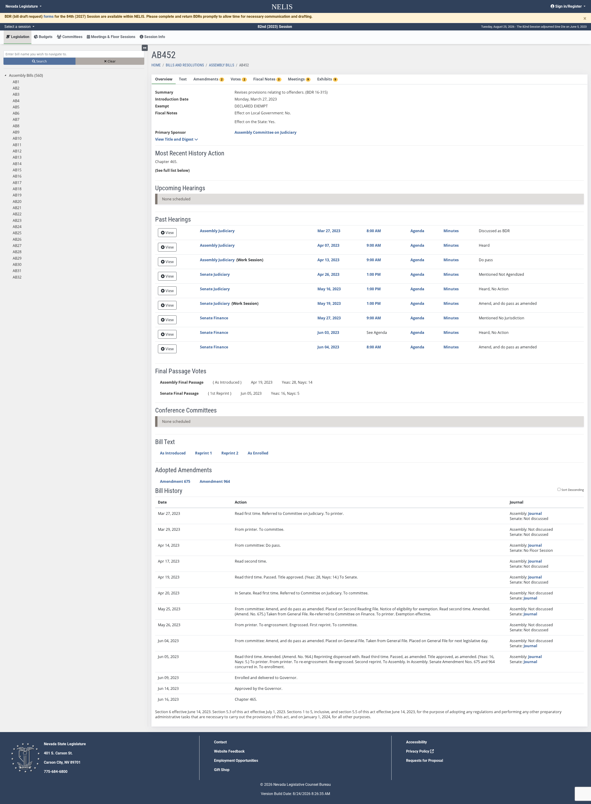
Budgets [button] (45, 37)
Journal (535, 513)
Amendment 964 (215, 481)
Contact (220, 742)
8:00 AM (374, 230)
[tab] (164, 79)
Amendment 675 (175, 481)
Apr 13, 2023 (328, 259)
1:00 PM (374, 274)
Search (41, 61)
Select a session (18, 26)
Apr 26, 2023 (328, 274)
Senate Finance (214, 317)
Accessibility (416, 742)
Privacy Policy (418, 751)
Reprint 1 (203, 453)
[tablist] (369, 400)
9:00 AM (374, 245)
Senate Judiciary (215, 274)
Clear (111, 61)
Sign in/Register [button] (568, 6)
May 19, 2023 (329, 303)
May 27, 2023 (329, 317)
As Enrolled (258, 453)
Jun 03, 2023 (328, 332)
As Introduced (173, 453)
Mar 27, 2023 (328, 230)
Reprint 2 (229, 453)
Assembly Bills (221, 65)
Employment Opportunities (236, 760)
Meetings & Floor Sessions (112, 37)
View (169, 232)
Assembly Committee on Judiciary (265, 132)
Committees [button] (71, 37)
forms (49, 16)
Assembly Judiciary (217, 230)
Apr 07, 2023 (328, 245)
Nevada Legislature (22, 6)
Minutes (451, 230)
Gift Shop (221, 770)
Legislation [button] (19, 37)
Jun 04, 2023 (328, 347)
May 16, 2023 (329, 288)
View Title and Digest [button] (174, 139)
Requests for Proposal (424, 760)
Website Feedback (229, 751)
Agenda (417, 230)
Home (156, 65)
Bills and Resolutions (185, 65)
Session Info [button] (154, 37)
